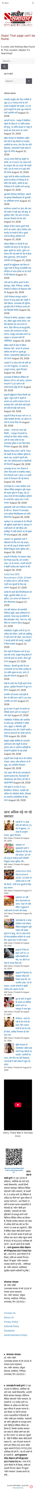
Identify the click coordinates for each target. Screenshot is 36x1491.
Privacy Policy (11, 1322)
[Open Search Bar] (33, 3)
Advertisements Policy (15, 1335)
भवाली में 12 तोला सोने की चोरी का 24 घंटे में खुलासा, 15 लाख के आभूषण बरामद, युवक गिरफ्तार (17, 366)
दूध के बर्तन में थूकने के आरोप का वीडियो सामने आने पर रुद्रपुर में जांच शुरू (17, 712)
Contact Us (10, 1313)
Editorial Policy (11, 1326)
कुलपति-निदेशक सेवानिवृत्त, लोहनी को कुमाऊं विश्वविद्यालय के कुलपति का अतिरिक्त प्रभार (17, 197)
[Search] (4, 66)
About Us (9, 1317)
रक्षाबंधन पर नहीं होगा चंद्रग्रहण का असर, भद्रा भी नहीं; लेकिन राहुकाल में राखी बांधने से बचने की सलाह (17, 904)
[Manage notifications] (31, 1486)
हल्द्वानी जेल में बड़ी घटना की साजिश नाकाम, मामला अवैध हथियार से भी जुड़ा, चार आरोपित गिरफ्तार (18, 761)
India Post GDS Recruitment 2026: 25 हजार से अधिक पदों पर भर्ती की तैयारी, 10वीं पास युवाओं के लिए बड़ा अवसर (17, 581)
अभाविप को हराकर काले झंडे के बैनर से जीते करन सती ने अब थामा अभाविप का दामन (17, 697)
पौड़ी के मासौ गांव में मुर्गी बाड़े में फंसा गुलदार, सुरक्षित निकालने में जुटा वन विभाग (18, 686)
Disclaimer (9, 1330)
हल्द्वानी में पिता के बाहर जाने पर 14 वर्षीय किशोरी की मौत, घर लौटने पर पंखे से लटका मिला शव (17, 419)
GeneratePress (18, 1488)
